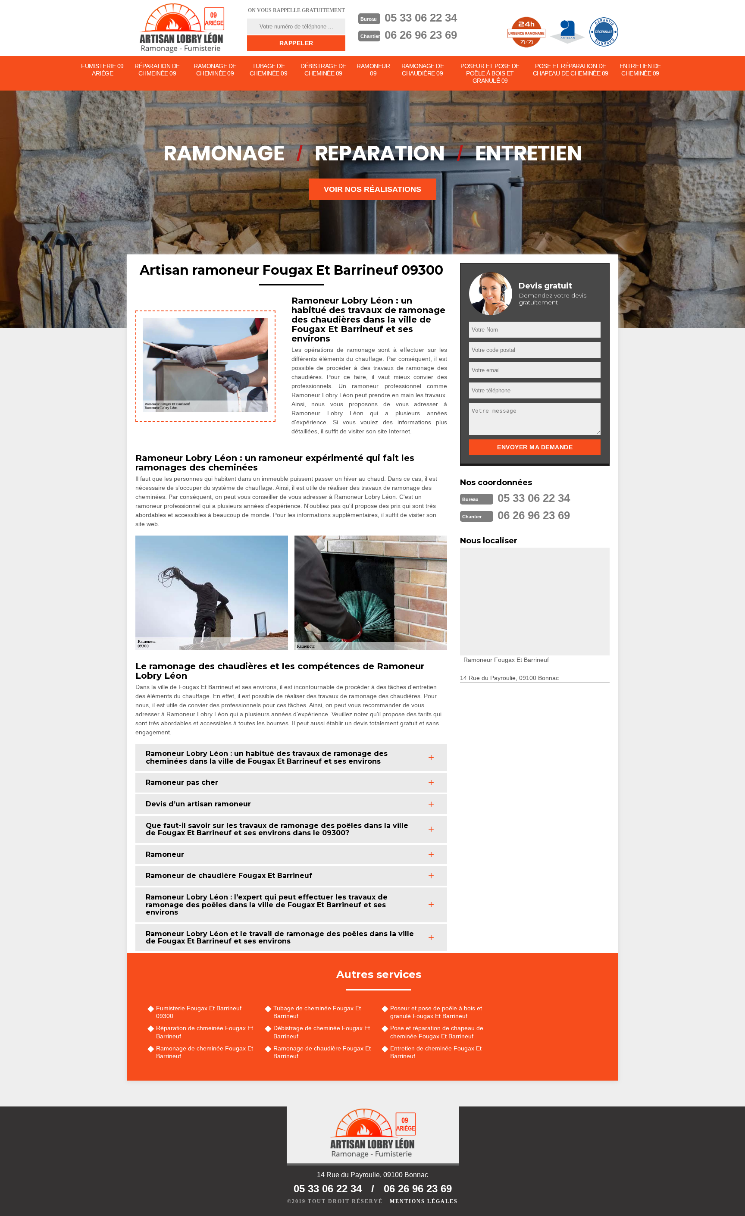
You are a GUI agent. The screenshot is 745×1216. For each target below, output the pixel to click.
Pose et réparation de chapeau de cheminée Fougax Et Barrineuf (436, 1032)
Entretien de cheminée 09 (640, 70)
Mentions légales (424, 1201)
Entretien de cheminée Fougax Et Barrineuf (436, 1052)
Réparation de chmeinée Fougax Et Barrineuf (204, 1032)
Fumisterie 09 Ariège (102, 70)
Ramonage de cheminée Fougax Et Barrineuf (204, 1052)
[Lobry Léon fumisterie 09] (181, 28)
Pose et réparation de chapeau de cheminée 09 (570, 70)
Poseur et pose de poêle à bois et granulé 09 (490, 73)
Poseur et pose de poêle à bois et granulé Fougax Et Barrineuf (436, 1012)
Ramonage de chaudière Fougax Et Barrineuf (322, 1052)
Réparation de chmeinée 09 (157, 70)
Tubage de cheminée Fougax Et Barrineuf (317, 1012)
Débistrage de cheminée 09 (323, 70)
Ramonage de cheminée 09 (215, 70)
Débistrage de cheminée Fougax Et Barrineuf (321, 1032)
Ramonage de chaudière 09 (422, 70)
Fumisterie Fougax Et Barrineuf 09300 (198, 1012)
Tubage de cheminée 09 (269, 70)
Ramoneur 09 (373, 70)
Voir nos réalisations (372, 189)
